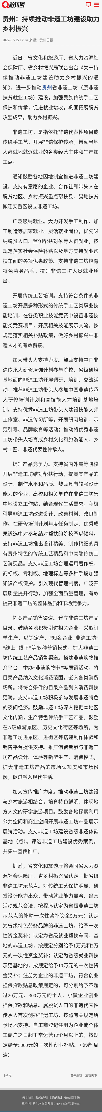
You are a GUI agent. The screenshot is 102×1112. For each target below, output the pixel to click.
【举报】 (8, 1075)
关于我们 (28, 1097)
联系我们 (70, 1097)
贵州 (47, 87)
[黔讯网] (14, 4)
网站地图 (56, 1097)
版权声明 (42, 1097)
